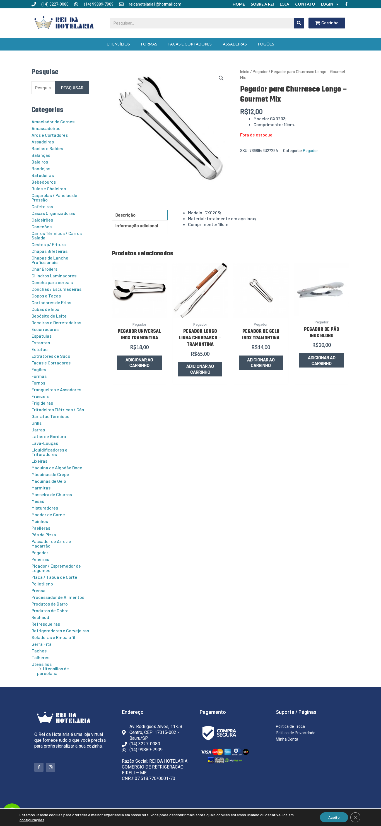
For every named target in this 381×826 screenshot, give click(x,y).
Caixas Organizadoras (53, 213)
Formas (149, 44)
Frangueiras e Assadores (56, 389)
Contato (305, 4)
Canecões (42, 226)
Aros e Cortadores (50, 135)
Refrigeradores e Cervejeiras (60, 630)
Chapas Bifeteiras (49, 251)
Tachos (39, 650)
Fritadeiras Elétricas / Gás (58, 409)
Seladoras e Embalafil (53, 637)
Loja (284, 4)
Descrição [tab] (125, 214)
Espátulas (42, 335)
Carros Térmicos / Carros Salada (57, 235)
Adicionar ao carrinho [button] (139, 362)
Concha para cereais (52, 282)
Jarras (38, 429)
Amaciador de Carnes (53, 121)
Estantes (41, 342)
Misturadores (45, 507)
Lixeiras (39, 461)
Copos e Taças (46, 295)
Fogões (266, 44)
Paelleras (41, 527)
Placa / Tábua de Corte (54, 577)
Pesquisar (72, 87)
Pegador (40, 552)
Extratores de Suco (51, 356)
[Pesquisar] (299, 23)
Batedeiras (43, 175)
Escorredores (45, 329)
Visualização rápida (139, 311)
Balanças (41, 155)
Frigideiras (42, 402)
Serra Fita (42, 644)
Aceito (334, 817)
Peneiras (40, 559)
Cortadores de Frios (51, 302)
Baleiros (40, 161)
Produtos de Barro (50, 603)
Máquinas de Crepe (50, 474)
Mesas (38, 501)
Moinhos (40, 521)
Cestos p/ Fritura (49, 244)
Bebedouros (44, 181)
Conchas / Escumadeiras (56, 289)
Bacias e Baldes (47, 148)
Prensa (38, 590)
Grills (37, 423)
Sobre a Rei (262, 4)
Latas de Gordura (49, 436)
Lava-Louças (45, 443)
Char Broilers (44, 269)
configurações (32, 819)
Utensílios (118, 44)
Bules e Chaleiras (49, 188)
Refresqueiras (46, 623)
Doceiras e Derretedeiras (56, 322)
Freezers (40, 396)
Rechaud (40, 617)
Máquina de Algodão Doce (57, 467)
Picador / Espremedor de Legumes (56, 568)
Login (327, 4)
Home (239, 4)
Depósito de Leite (49, 315)
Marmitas (41, 487)
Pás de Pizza (44, 534)
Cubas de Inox (45, 309)
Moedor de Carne (48, 514)
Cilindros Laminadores (54, 275)
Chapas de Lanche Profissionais (50, 260)
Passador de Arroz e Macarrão (51, 543)
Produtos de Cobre (50, 610)
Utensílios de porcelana (53, 671)
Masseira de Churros (52, 494)
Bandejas (41, 168)
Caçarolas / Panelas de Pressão (54, 197)
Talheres (40, 657)
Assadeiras (235, 44)
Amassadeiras (46, 128)
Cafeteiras (42, 206)
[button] (221, 78)
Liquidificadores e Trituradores (49, 452)
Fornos (38, 382)
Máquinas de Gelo (49, 481)
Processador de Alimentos (58, 597)
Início (244, 71)
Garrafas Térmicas (50, 416)
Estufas (39, 349)
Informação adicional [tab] (136, 225)
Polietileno (42, 583)
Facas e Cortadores (190, 44)
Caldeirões (42, 219)
